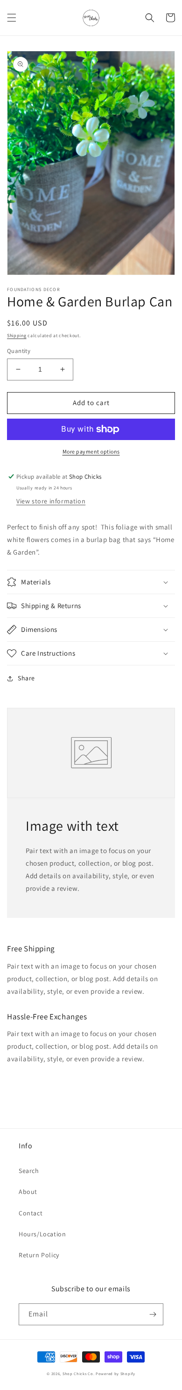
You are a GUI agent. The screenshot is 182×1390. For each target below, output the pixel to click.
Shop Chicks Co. (79, 1373)
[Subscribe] (152, 1314)
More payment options (91, 451)
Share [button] (26, 678)
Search (29, 1170)
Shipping (17, 335)
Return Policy (39, 1255)
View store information (50, 501)
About (28, 1191)
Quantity (18, 351)
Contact (30, 1213)
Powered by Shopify (115, 1373)
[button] (11, 17)
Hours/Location (42, 1234)
